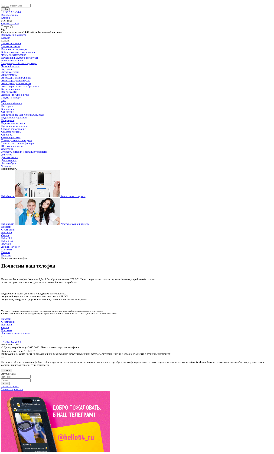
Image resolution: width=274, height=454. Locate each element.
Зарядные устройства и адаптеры (19, 63)
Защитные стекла (10, 46)
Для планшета (8, 160)
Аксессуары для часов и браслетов (20, 86)
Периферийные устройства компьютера (22, 114)
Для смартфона (9, 157)
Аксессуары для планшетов (16, 83)
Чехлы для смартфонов (13, 55)
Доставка (6, 244)
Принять (6, 370)
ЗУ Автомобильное (11, 103)
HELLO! (29, 351)
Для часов (6, 154)
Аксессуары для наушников (16, 77)
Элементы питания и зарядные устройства (24, 151)
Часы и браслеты (10, 66)
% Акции (6, 166)
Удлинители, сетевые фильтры (17, 143)
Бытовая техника (10, 89)
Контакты (6, 249)
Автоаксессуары (10, 72)
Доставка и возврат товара (15, 333)
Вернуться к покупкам (13, 35)
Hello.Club (6, 238)
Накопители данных (12, 60)
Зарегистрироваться (12, 389)
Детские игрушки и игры (15, 94)
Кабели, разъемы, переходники (18, 52)
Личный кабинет (10, 246)
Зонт (3, 100)
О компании (8, 229)
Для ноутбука (8, 163)
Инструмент (8, 106)
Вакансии (6, 232)
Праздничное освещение (14, 126)
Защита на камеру (11, 97)
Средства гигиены (11, 131)
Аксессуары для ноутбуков (15, 80)
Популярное (7, 120)
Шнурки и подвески (12, 146)
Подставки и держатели (14, 117)
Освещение (7, 111)
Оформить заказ (10, 23)
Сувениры (7, 134)
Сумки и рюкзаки (10, 137)
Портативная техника (13, 123)
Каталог (5, 37)
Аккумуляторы (9, 74)
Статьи (5, 235)
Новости (6, 226)
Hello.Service (8, 241)
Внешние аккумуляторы (14, 49)
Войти (5, 383)
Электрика (7, 149)
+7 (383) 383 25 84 (11, 341)
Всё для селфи (9, 92)
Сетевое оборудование (13, 129)
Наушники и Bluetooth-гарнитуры (19, 57)
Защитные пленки (11, 43)
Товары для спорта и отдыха (16, 140)
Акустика (6, 69)
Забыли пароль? (10, 386)
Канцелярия (7, 109)
